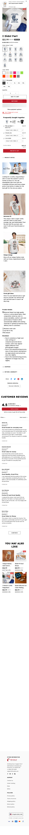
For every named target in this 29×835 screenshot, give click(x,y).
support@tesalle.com (12, 771)
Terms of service (11, 798)
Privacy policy (10, 796)
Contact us (10, 780)
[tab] (10, 29)
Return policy (10, 804)
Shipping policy (11, 801)
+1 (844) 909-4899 (12, 769)
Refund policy (10, 807)
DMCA (8, 789)
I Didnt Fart (4, 440)
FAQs (8, 786)
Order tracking (11, 783)
